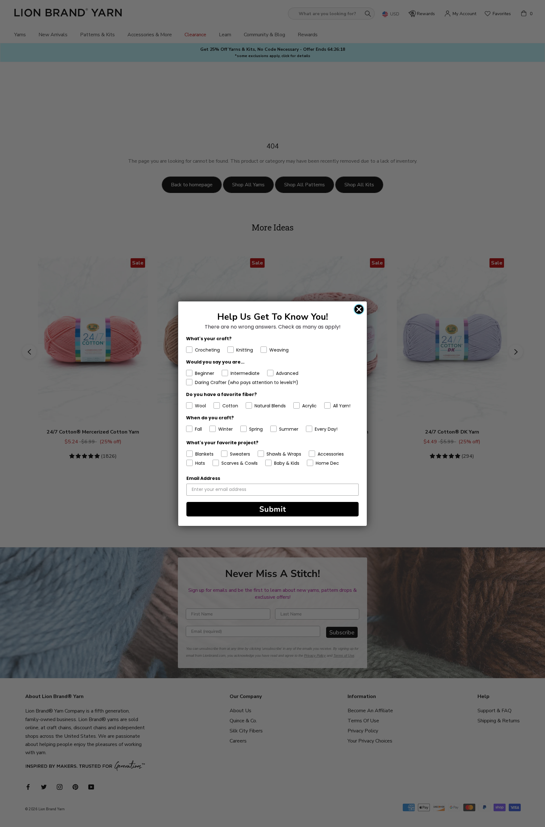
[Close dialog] (359, 309)
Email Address (203, 478)
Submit (272, 509)
